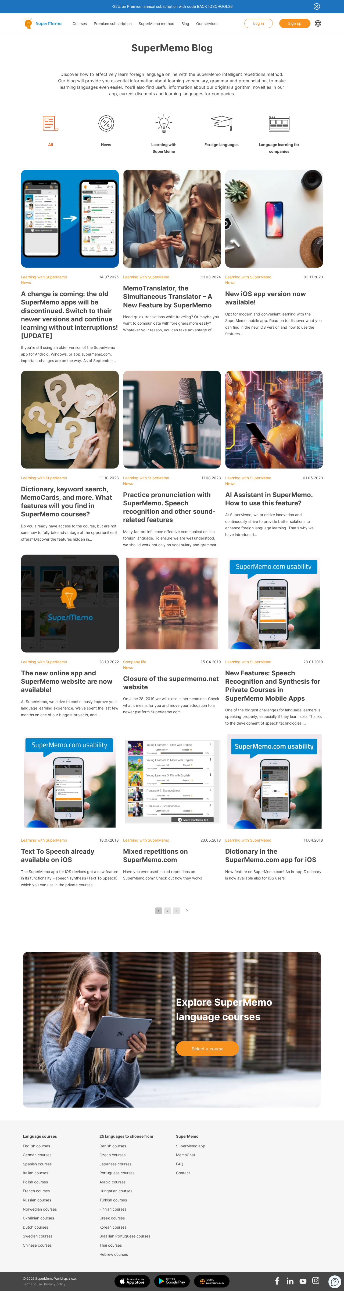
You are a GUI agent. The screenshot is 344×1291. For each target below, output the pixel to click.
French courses (36, 1191)
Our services (207, 23)
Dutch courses (35, 1227)
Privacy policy (55, 1284)
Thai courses (110, 1245)
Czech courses (112, 1154)
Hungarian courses (115, 1191)
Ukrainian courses (38, 1218)
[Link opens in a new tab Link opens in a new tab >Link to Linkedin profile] (290, 1279)
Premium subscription (113, 23)
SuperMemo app (190, 1146)
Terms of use (32, 1284)
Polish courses (35, 1182)
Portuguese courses (116, 1173)
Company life (134, 661)
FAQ (179, 1164)
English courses (36, 1146)
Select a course (207, 1048)
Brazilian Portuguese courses (124, 1236)
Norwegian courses (40, 1209)
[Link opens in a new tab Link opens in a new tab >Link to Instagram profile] (315, 1279)
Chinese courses (37, 1245)
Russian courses (37, 1200)
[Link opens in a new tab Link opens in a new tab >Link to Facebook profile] (277, 1279)
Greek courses (112, 1218)
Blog (185, 23)
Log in (258, 23)
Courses (80, 23)
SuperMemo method (156, 23)
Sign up (295, 23)
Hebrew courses (113, 1254)
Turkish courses (113, 1200)
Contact (183, 1173)
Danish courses (112, 1146)
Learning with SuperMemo (44, 277)
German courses (37, 1154)
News (26, 282)
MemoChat (185, 1154)
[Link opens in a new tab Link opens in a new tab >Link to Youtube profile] (303, 1279)
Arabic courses (112, 1182)
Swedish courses (37, 1236)
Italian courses (35, 1173)
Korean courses (112, 1227)
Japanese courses (115, 1164)
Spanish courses (37, 1164)
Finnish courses (112, 1209)
